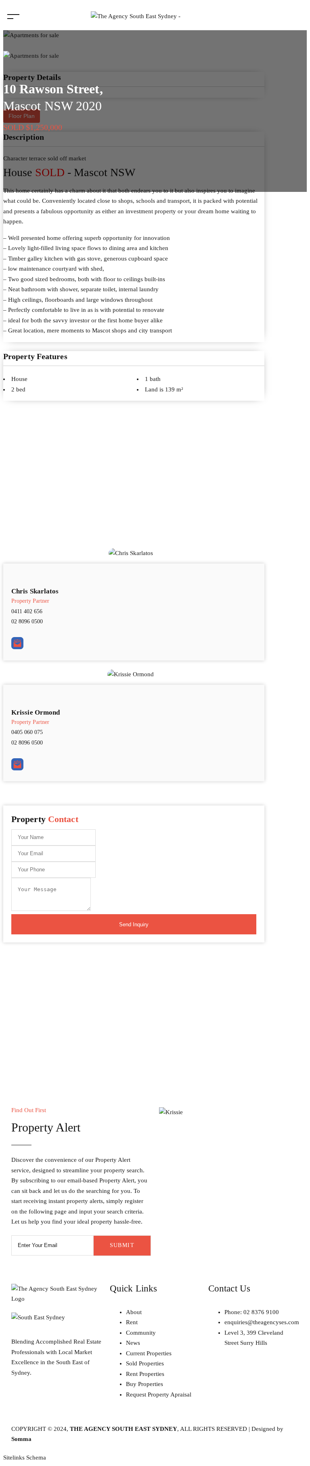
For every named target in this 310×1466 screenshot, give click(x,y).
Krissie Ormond (35, 712)
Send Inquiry (134, 924)
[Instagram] (21, 1402)
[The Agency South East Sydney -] (135, 16)
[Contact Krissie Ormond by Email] (17, 764)
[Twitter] (65, 1402)
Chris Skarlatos (35, 591)
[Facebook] (43, 1402)
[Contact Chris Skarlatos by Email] (17, 643)
